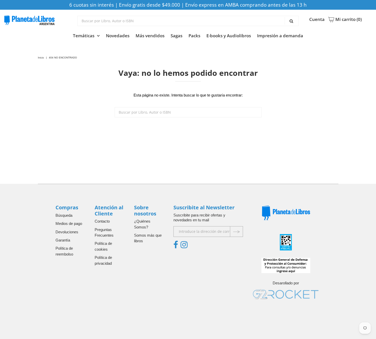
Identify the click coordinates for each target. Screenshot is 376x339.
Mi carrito (348, 19)
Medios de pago (69, 223)
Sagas (176, 36)
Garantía (63, 240)
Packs (194, 36)
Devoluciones (67, 232)
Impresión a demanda (280, 36)
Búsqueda (64, 215)
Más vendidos (150, 36)
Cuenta (317, 19)
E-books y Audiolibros (228, 36)
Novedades (117, 36)
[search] (188, 21)
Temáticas (83, 36)
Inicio (41, 57)
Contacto (102, 221)
